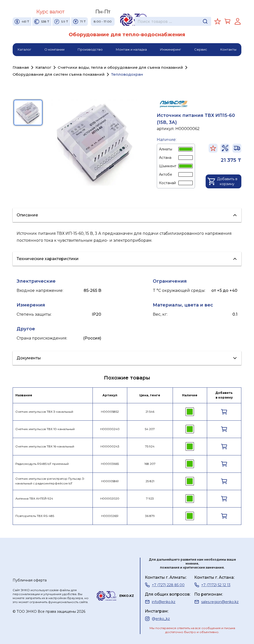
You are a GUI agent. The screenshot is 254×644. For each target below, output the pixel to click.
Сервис (200, 49)
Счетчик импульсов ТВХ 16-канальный (44, 446)
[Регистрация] (237, 21)
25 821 (150, 481)
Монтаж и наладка (131, 49)
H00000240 (110, 429)
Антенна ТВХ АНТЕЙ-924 (34, 498)
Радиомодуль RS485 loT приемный (42, 464)
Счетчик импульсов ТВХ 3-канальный (44, 411)
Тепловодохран (127, 74)
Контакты (228, 49)
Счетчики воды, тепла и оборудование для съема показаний (120, 67)
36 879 (150, 516)
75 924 (150, 446)
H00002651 (109, 516)
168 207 (150, 464)
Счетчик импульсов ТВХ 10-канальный (45, 429)
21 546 (150, 411)
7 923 (150, 498)
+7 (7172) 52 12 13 (215, 585)
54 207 (150, 429)
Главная (21, 67)
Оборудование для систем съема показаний (59, 74)
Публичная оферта (30, 580)
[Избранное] (217, 21)
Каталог (24, 49)
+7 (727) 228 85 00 (168, 585)
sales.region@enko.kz (220, 602)
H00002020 (109, 498)
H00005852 (110, 411)
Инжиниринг (170, 49)
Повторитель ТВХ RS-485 (34, 516)
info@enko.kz (163, 602)
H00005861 (110, 481)
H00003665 (110, 464)
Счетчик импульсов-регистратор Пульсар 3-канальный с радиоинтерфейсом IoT (50, 481)
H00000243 (109, 446)
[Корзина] (227, 21)
